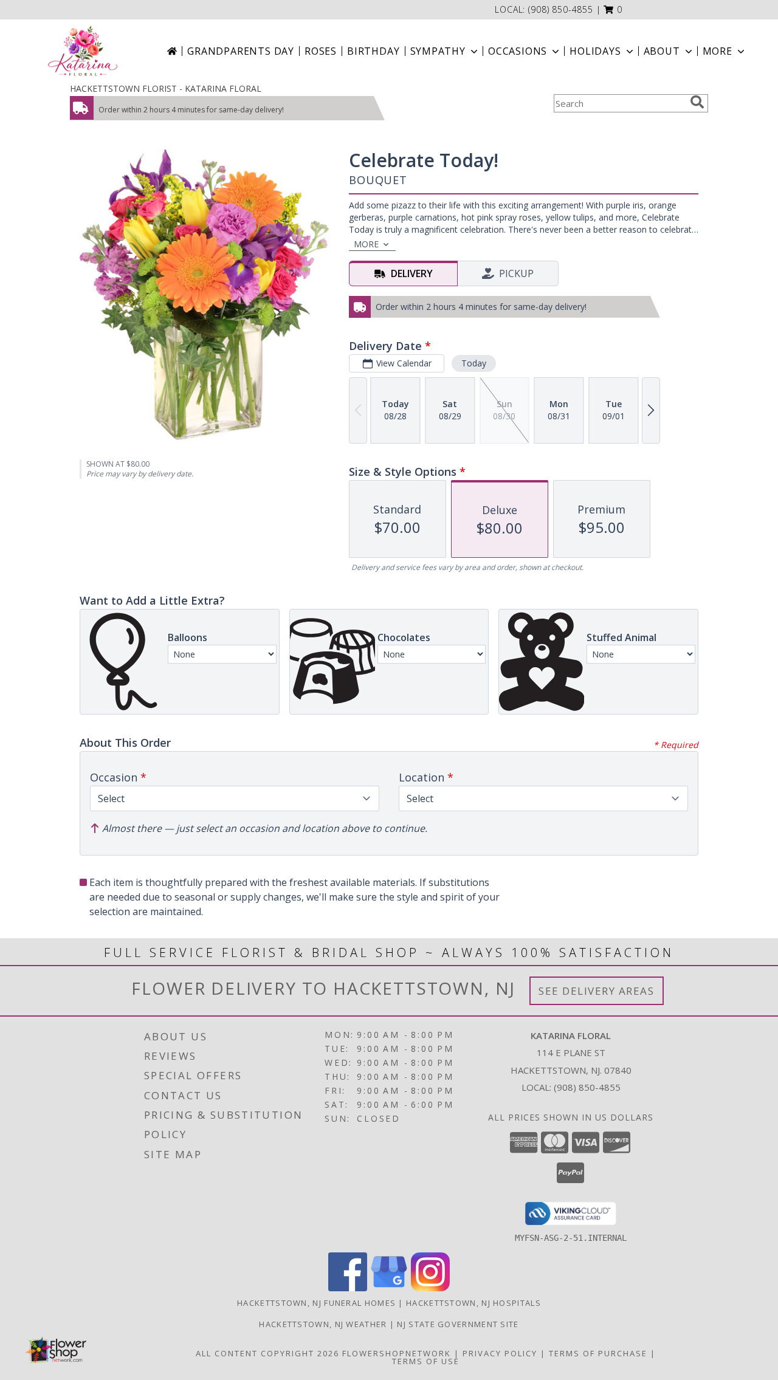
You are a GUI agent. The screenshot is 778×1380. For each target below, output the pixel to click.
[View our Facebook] (347, 1288)
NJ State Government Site (457, 1324)
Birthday (373, 51)
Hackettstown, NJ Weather (323, 1324)
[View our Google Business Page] (389, 1288)
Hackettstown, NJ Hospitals (473, 1302)
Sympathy (438, 51)
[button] (613, 9)
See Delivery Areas (597, 991)
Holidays (595, 51)
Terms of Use (426, 1361)
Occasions (517, 51)
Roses (321, 51)
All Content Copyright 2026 (267, 1353)
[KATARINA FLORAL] (83, 51)
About (662, 51)
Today (473, 363)
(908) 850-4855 (560, 9)
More (717, 51)
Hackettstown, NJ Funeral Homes (316, 1302)
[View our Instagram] (430, 1288)
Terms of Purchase (598, 1353)
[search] (697, 102)
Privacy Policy (500, 1353)
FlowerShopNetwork (396, 1353)
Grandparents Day (240, 51)
